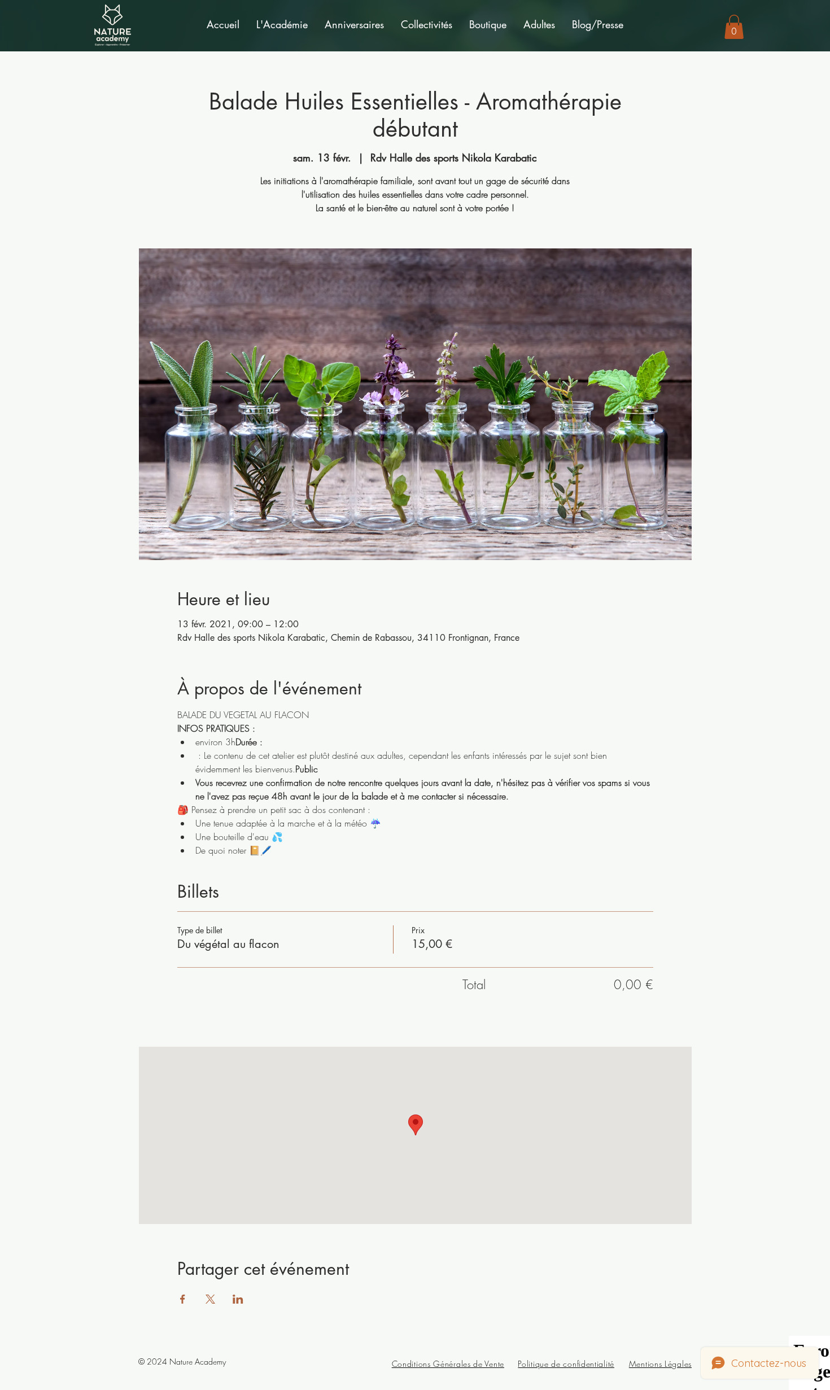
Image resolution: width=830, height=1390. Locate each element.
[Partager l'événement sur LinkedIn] (238, 1299)
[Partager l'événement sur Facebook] (182, 1299)
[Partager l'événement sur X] (210, 1299)
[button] (282, 24)
